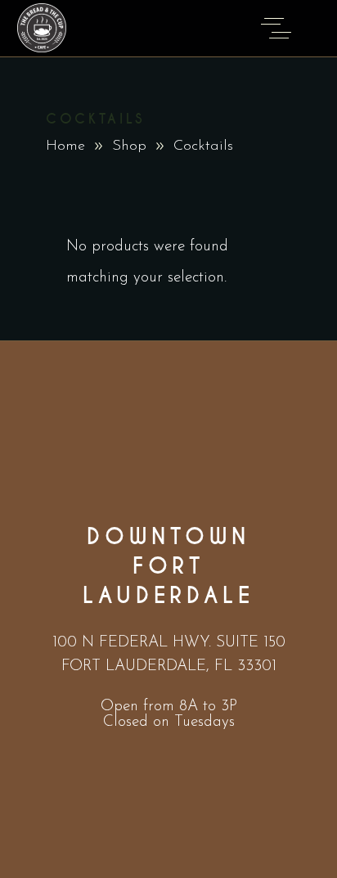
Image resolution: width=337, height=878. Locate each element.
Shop (129, 146)
